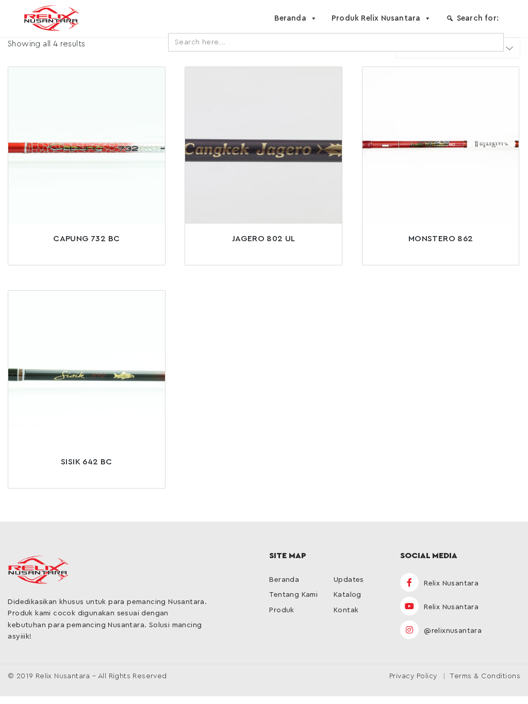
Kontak (346, 610)
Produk (281, 610)
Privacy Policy (413, 676)
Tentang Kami (293, 594)
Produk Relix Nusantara (376, 18)
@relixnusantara (452, 630)
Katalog (347, 594)
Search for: (478, 18)
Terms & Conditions (485, 676)
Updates (349, 579)
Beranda (290, 18)
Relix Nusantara (450, 583)
